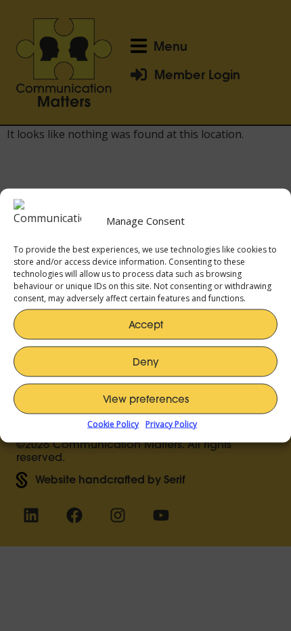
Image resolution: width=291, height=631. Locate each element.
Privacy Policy (171, 424)
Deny (146, 361)
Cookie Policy (113, 424)
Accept (146, 324)
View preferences (146, 398)
